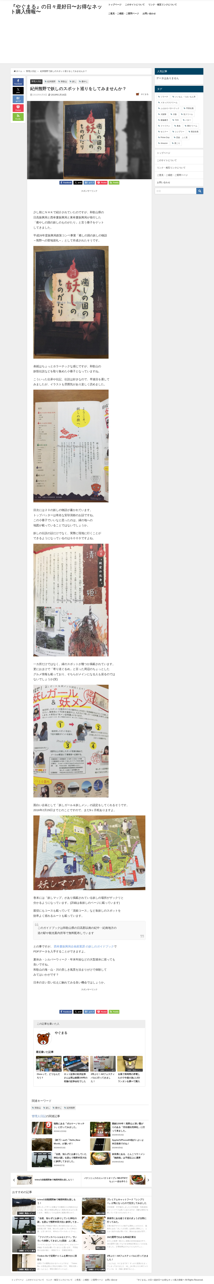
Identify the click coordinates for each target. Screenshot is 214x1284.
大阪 (175, 114)
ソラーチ (164, 97)
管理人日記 (36, 81)
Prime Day (165, 137)
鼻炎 (178, 126)
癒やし (85, 81)
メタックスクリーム (169, 102)
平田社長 (190, 108)
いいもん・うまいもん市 (185, 97)
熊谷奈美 (194, 132)
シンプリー (179, 132)
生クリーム (188, 114)
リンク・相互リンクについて (162, 4)
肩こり (177, 143)
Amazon (164, 143)
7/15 (177, 120)
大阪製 (163, 114)
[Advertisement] (107, 41)
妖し (74, 81)
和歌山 (64, 81)
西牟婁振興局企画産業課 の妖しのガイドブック (83, 946)
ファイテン (165, 126)
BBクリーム (192, 126)
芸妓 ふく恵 (182, 137)
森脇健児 (164, 120)
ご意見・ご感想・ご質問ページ (123, 13)
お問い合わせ (149, 13)
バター (188, 120)
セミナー (164, 132)
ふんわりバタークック (170, 108)
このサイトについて (135, 4)
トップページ (114, 4)
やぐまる (145, 94)
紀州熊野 (51, 81)
